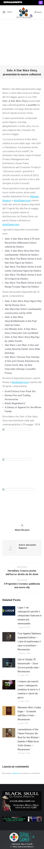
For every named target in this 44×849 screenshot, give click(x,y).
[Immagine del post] (8, 611)
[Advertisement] (22, 42)
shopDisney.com (22, 200)
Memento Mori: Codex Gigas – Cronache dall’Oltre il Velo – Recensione (29, 713)
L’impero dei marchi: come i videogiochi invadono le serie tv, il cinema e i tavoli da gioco (29, 689)
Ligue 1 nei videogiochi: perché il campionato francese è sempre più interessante (29, 615)
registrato (15, 773)
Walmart (34, 196)
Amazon (6, 200)
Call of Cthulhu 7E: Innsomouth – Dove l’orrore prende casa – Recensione (29, 665)
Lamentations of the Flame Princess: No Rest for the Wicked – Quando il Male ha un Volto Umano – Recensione (29, 739)
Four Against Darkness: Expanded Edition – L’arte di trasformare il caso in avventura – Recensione (29, 641)
